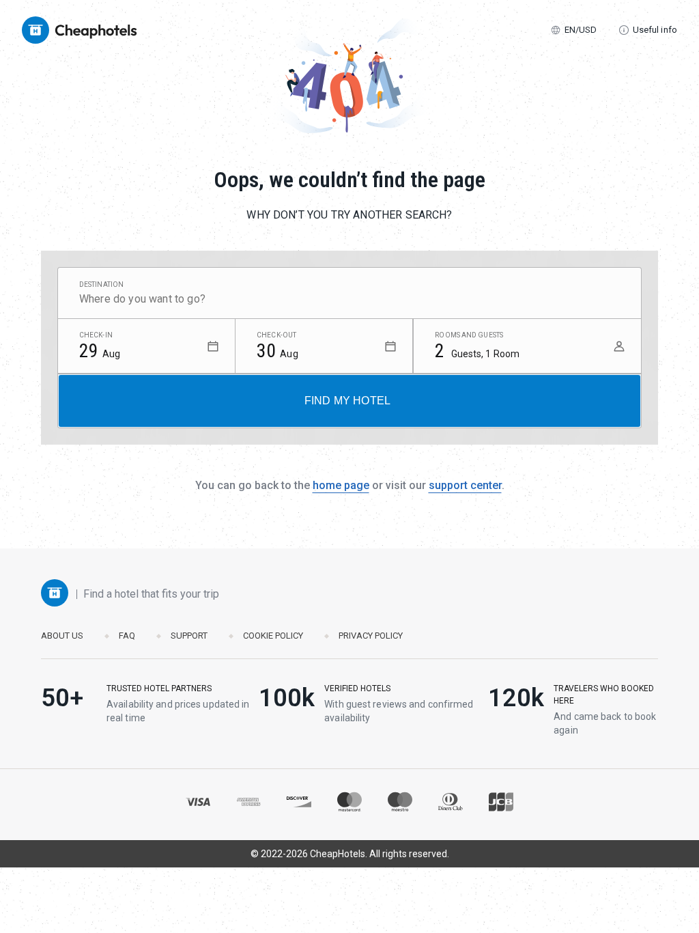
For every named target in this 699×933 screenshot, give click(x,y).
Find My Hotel (347, 400)
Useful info (655, 30)
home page (341, 485)
